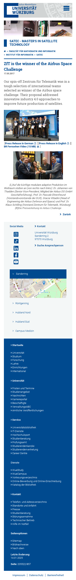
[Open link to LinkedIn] (14, 248)
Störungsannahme (22, 516)
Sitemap (17, 540)
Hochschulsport (21, 434)
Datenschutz (36, 575)
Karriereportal (19, 399)
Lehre (15, 363)
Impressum (18, 575)
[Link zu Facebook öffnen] (14, 255)
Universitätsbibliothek (24, 427)
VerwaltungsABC (21, 406)
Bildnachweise (20, 544)
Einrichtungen (19, 367)
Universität (18, 352)
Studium (17, 356)
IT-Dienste (18, 431)
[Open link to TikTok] (14, 241)
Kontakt (41, 226)
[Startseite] (5, 51)
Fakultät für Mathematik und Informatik (32, 51)
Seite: (14, 564)
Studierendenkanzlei (23, 446)
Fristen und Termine (23, 388)
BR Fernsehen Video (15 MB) (20, 146)
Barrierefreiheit (55, 575)
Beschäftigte (19, 403)
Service (16, 419)
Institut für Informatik (19, 55)
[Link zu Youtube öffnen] (14, 262)
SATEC (39, 55)
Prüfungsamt (19, 442)
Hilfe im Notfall (20, 524)
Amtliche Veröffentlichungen (28, 410)
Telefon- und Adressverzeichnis (29, 501)
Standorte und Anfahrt (24, 505)
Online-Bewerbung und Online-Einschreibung (36, 481)
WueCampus (19, 473)
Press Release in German (19, 143)
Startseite (17, 345)
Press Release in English (52, 143)
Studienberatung (21, 438)
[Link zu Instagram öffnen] (14, 234)
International (19, 371)
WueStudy (18, 470)
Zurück (66, 214)
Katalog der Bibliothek (24, 484)
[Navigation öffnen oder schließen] (66, 8)
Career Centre (19, 453)
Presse (16, 509)
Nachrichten (19, 395)
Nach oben (18, 548)
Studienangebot (21, 391)
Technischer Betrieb (23, 520)
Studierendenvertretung (25, 449)
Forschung (18, 360)
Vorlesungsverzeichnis (24, 477)
